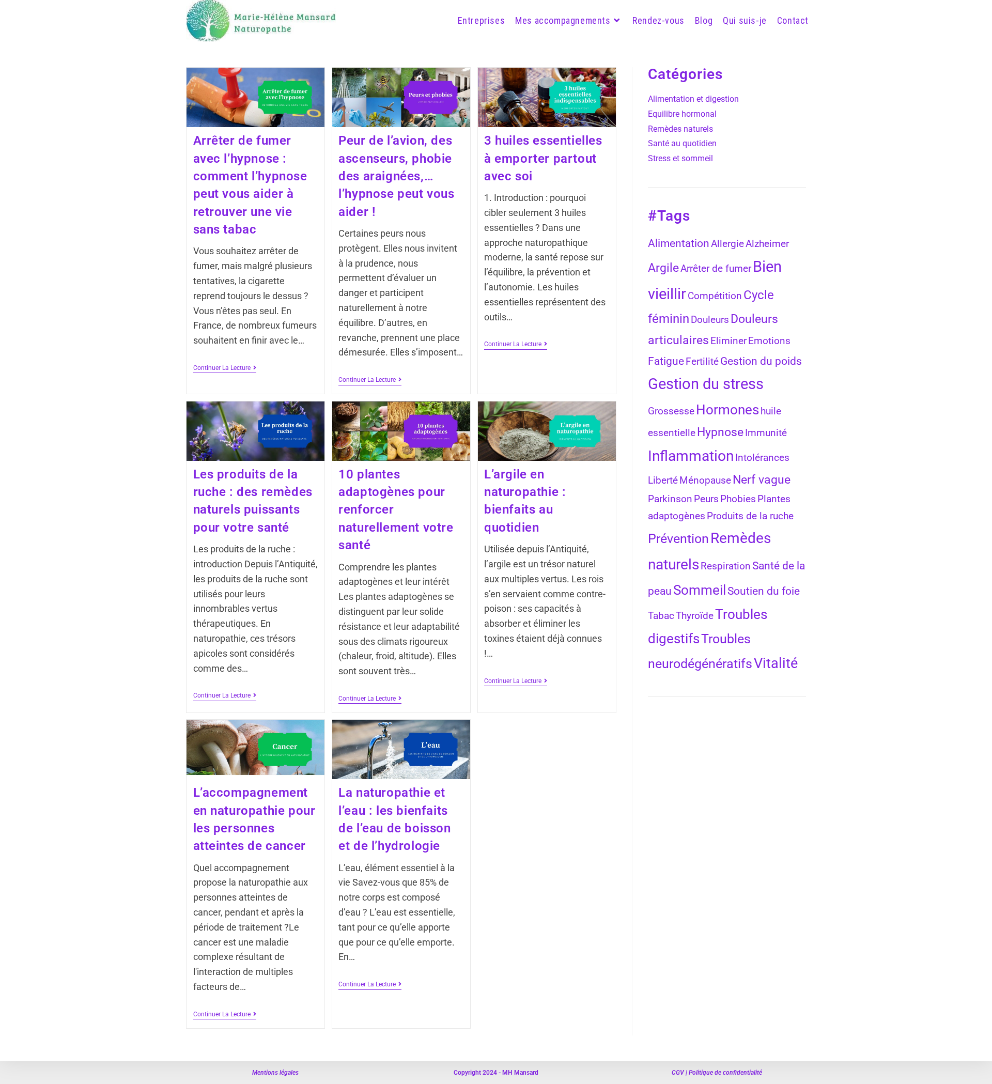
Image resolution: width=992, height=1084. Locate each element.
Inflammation (691, 455)
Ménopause (705, 480)
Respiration (726, 566)
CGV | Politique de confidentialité (717, 1072)
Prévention (678, 538)
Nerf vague (762, 480)
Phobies (738, 499)
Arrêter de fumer (715, 268)
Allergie (727, 244)
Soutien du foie (763, 590)
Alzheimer (767, 244)
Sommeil (699, 590)
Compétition (715, 296)
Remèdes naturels (680, 129)
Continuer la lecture (224, 367)
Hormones (727, 409)
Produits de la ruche (750, 516)
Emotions (769, 341)
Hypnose (720, 432)
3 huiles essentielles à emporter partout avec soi (543, 158)
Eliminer (728, 341)
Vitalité (776, 663)
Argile (663, 268)
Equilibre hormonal (682, 114)
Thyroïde (695, 616)
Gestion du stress (706, 384)
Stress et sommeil (680, 158)
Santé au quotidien (682, 143)
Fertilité (702, 361)
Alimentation (678, 243)
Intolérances (762, 457)
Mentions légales (275, 1072)
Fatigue (666, 360)
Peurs (706, 499)
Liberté (663, 480)
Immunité (766, 433)
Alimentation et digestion (693, 99)
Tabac (661, 616)
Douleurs (710, 320)
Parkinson (670, 499)
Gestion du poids (761, 360)
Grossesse (671, 411)
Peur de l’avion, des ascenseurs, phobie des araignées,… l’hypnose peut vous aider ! (396, 176)
